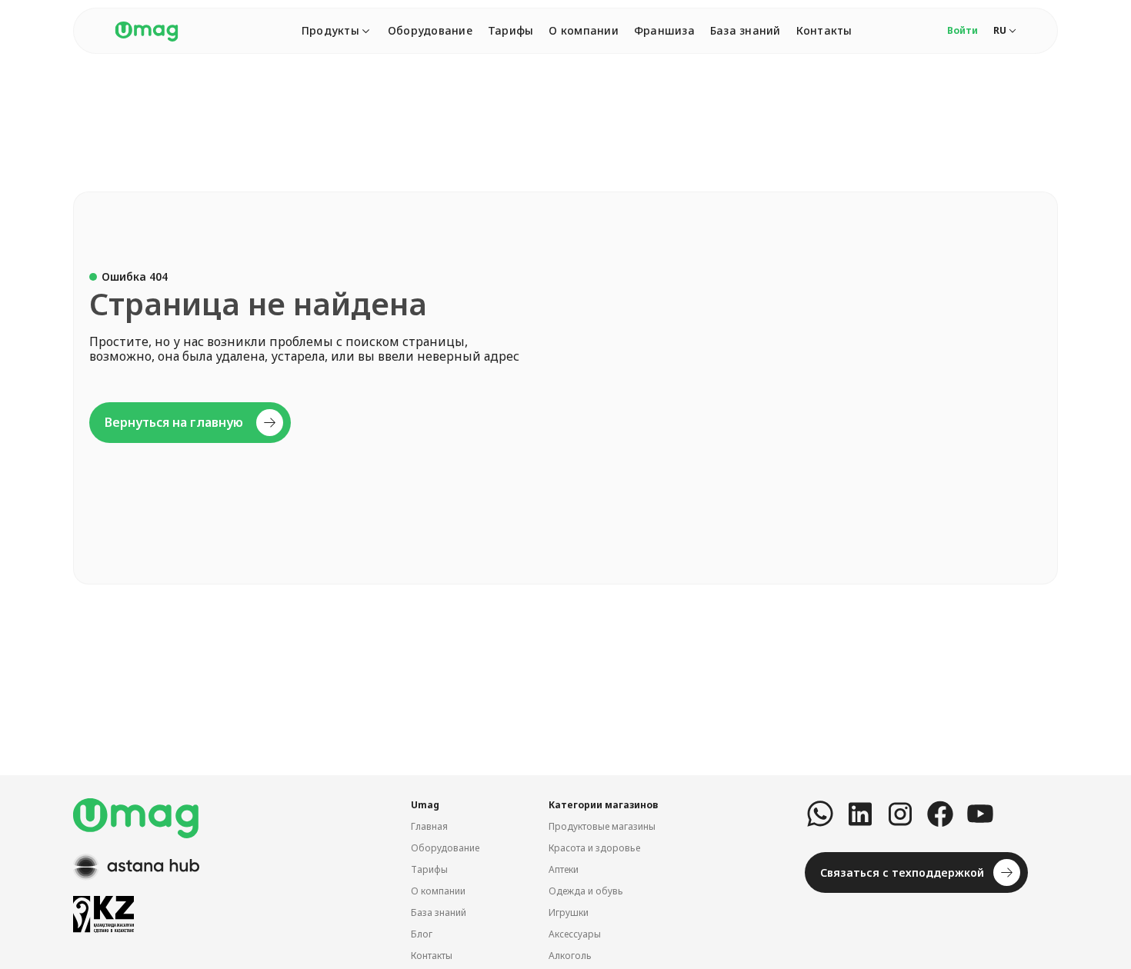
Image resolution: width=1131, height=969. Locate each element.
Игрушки (569, 912)
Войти (962, 30)
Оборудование (430, 30)
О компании (584, 30)
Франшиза (664, 30)
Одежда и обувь (586, 890)
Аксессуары (575, 934)
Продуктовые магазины (602, 826)
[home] (146, 31)
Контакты (824, 30)
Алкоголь (570, 955)
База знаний (745, 30)
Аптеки (564, 869)
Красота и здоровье (594, 847)
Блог (421, 934)
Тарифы (511, 30)
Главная (429, 826)
